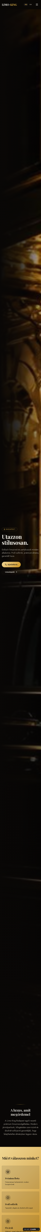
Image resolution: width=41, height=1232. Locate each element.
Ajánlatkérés (13, 564)
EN (31, 5)
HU (26, 5)
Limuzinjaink (10, 572)
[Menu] (37, 4)
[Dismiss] (38, 1229)
